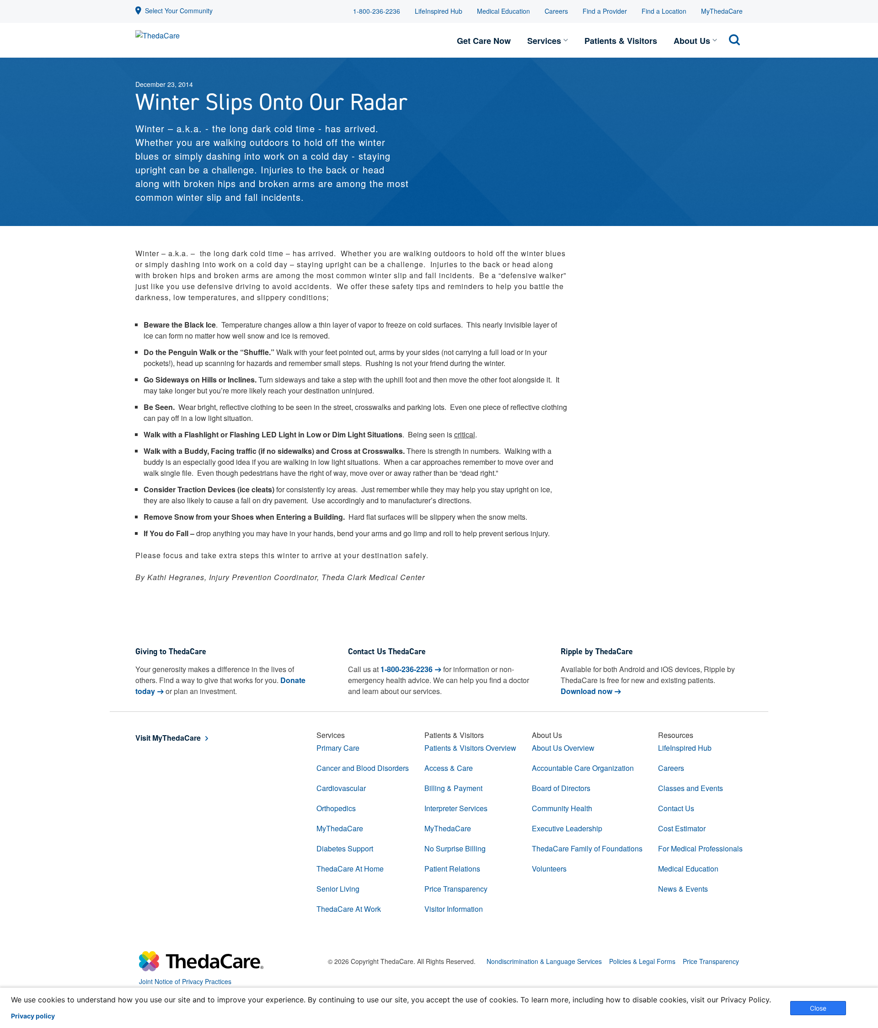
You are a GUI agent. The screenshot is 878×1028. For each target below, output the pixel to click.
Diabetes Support (344, 848)
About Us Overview (563, 748)
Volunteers (549, 868)
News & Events (683, 888)
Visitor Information (453, 909)
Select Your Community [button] (179, 10)
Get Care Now (484, 41)
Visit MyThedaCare (168, 737)
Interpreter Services (455, 808)
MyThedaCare (722, 11)
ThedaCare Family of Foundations (587, 848)
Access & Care (448, 768)
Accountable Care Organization (583, 768)
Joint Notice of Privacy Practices (185, 981)
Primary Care (337, 748)
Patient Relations (452, 868)
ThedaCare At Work (348, 909)
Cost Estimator (682, 828)
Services (544, 41)
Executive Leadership (567, 828)
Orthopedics (336, 808)
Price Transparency (455, 888)
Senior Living (337, 888)
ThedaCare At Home (350, 868)
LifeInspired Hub (438, 11)
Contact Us (676, 808)
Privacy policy (33, 1016)
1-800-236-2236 (376, 11)
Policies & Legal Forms (642, 961)
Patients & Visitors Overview (470, 748)
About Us (692, 41)
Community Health (562, 808)
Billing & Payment (453, 788)
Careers (556, 11)
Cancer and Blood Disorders (362, 768)
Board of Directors (561, 788)
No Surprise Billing (455, 848)
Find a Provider (605, 11)
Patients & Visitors (620, 41)
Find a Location (664, 11)
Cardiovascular (341, 788)
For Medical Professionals (700, 848)
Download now (586, 691)
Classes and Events (690, 788)
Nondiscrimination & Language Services (544, 961)
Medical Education (503, 11)
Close (818, 1008)
